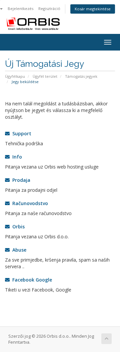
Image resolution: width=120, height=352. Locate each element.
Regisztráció (49, 8)
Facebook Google (31, 280)
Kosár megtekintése (93, 8)
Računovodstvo (29, 203)
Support (20, 133)
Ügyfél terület (45, 76)
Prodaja (20, 180)
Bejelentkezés (20, 8)
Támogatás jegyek (81, 76)
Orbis (17, 226)
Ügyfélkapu (15, 76)
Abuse (18, 250)
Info (16, 157)
